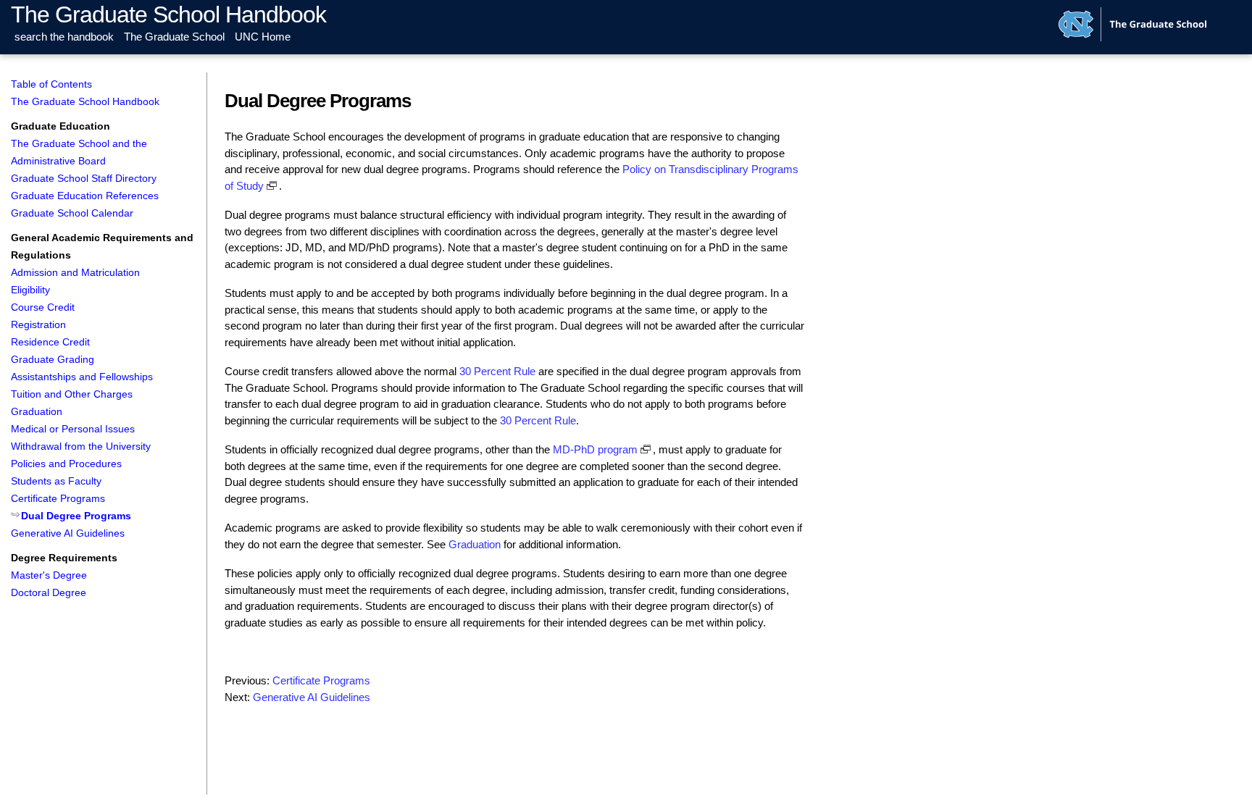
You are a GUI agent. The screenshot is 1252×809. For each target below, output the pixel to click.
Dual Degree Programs (76, 516)
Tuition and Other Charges (72, 394)
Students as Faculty (56, 481)
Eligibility (30, 290)
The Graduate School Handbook (168, 14)
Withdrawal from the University (81, 446)
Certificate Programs (58, 498)
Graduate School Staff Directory (83, 178)
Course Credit (43, 307)
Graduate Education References (85, 195)
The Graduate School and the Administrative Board (79, 152)
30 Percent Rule (497, 371)
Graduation (36, 411)
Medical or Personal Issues (73, 429)
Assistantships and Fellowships (82, 377)
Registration (38, 324)
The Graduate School (174, 36)
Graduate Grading (52, 359)
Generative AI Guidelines (68, 533)
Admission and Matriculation (75, 272)
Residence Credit (50, 342)
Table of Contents (51, 84)
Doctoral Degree (48, 592)
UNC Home (263, 36)
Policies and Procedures (66, 463)
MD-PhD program (595, 449)
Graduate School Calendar (72, 213)
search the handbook (64, 36)
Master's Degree (49, 575)
